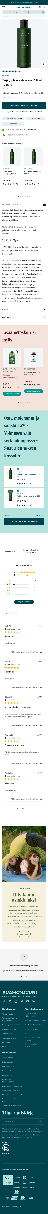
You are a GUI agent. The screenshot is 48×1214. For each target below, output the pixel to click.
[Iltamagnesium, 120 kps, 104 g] (33, 357)
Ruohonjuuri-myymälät (11, 1025)
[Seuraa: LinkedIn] (33, 1001)
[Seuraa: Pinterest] (21, 1001)
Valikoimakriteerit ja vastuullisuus (9, 1019)
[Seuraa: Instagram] (15, 1001)
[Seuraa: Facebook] (3, 1001)
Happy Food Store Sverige (32, 1039)
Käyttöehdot (7, 1075)
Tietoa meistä (7, 1014)
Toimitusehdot (7, 1058)
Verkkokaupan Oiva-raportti (10, 1100)
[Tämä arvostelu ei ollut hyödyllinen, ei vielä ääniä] (41, 652)
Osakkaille (6, 1043)
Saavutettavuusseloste (10, 1090)
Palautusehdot (7, 1062)
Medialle (5, 1047)
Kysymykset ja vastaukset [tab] (30, 551)
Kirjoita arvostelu (24, 602)
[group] (12, 167)
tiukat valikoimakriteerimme (33, 970)
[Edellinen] (8, 2)
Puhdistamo (29, 369)
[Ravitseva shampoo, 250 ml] (33, 156)
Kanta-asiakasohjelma (33, 1025)
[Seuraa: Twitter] (9, 1001)
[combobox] (22, 12)
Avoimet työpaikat (9, 1029)
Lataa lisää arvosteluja (24, 809)
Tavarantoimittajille (9, 1038)
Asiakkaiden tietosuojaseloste (8, 1080)
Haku (27, 1034)
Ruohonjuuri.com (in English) (33, 1045)
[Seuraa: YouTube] (27, 1001)
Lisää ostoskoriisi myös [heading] (13, 144)
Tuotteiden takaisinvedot (11, 1106)
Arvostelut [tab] (10, 551)
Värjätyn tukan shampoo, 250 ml (29, 475)
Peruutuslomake (8, 1067)
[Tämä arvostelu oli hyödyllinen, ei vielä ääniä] (37, 652)
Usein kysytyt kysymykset (35, 1020)
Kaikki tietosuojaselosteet (12, 1086)
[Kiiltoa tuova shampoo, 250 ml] (12, 156)
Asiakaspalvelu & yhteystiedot (32, 1015)
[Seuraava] (39, 2)
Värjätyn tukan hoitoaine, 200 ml (28, 497)
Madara (5, 76)
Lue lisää (5, 97)
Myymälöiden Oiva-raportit (12, 1095)
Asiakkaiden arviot (32, 1029)
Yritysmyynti (7, 1034)
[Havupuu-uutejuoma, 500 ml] (12, 357)
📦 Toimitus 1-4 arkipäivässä (24, 2)
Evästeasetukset (8, 1071)
